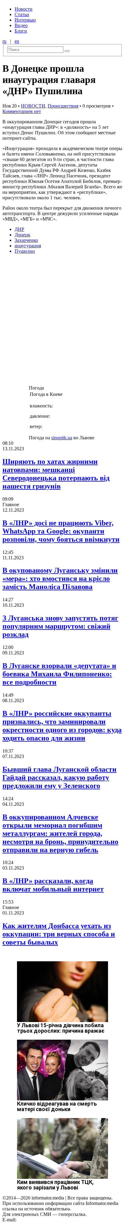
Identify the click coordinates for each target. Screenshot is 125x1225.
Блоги (21, 30)
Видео (21, 25)
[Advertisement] (62, 321)
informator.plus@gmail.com (44, 1219)
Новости (23, 9)
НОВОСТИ (33, 105)
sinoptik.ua (61, 437)
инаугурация (28, 245)
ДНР (19, 229)
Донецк (22, 234)
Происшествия (63, 105)
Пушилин (25, 251)
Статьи (22, 14)
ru (4, 41)
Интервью (25, 19)
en (17, 41)
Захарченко (26, 240)
